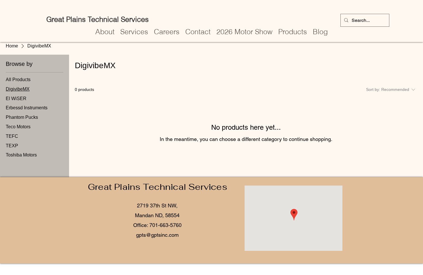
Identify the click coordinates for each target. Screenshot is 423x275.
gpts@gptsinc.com (157, 235)
